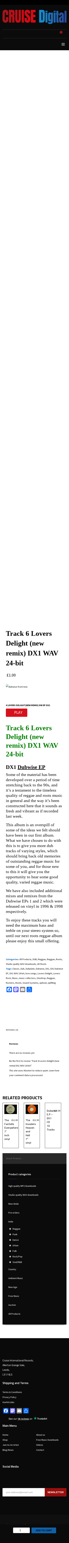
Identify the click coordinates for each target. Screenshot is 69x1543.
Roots (59, 959)
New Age (12, 1287)
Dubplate (30, 968)
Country (12, 1269)
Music (15, 978)
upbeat (43, 982)
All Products (25, 959)
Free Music (13, 1296)
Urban (15, 1245)
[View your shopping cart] (62, 34)
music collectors (27, 978)
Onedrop (41, 978)
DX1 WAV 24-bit (17, 973)
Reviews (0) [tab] (12, 1029)
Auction (12, 1304)
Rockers (10, 982)
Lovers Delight (45, 973)
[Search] (62, 1158)
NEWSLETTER (56, 1492)
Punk (15, 1234)
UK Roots (41, 963)
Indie (10, 1221)
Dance (16, 1239)
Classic (15, 968)
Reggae (42, 959)
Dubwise (40, 968)
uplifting (52, 982)
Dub (22, 968)
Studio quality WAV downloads (21, 963)
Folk (15, 1250)
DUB (35, 959)
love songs (31, 973)
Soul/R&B (17, 1262)
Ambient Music (15, 1278)
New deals (13, 1203)
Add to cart (44, 1530)
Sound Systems (30, 982)
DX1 (47, 968)
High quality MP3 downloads (22, 1185)
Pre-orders (13, 1212)
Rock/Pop (17, 1256)
